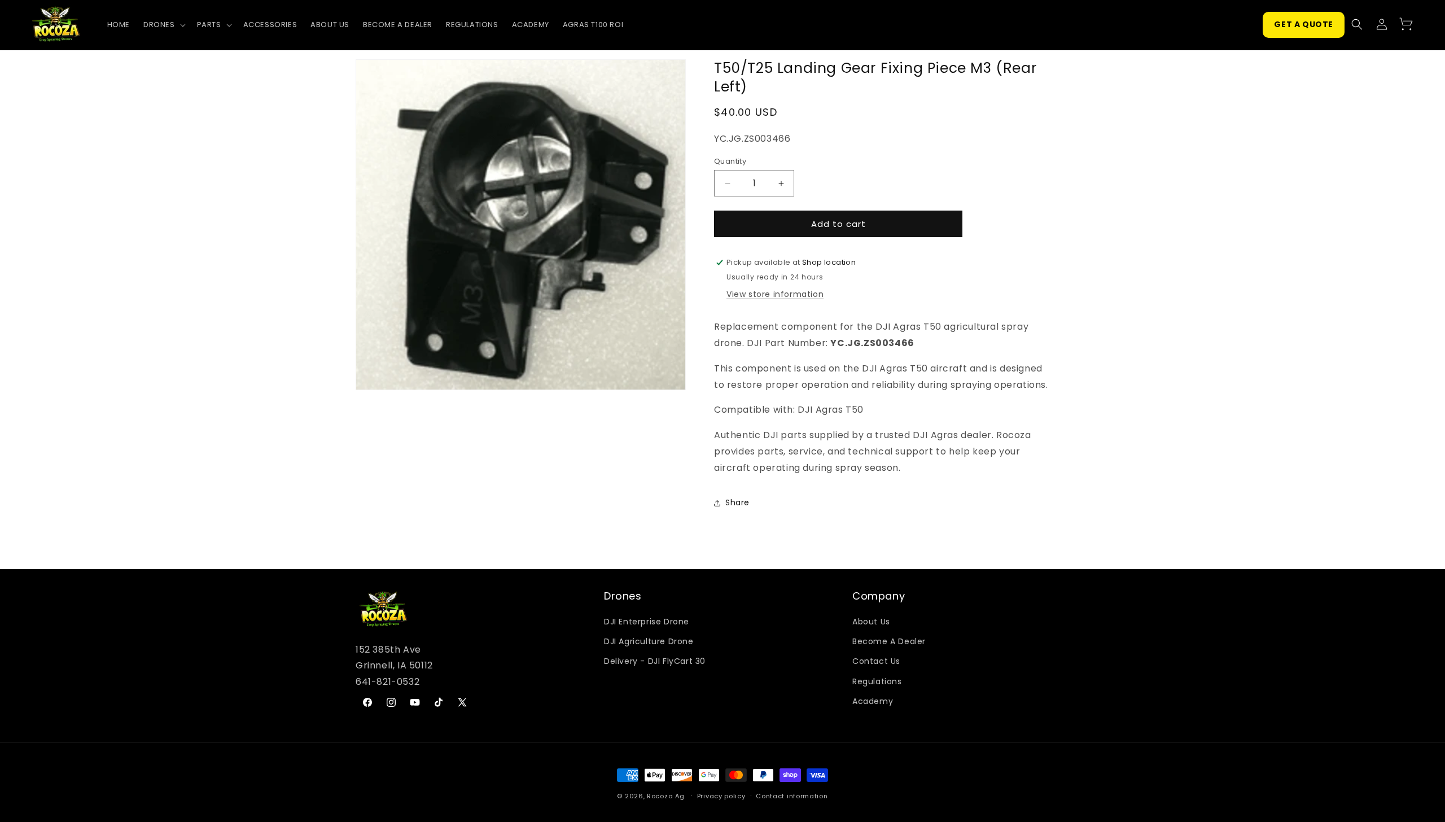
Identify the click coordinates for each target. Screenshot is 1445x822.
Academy (872, 701)
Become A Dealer (889, 641)
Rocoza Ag (665, 796)
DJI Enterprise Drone (646, 621)
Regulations (877, 681)
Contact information (791, 796)
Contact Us (876, 661)
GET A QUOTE (1303, 24)
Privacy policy (721, 796)
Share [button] (737, 502)
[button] (163, 25)
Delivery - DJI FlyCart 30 (655, 661)
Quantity (730, 161)
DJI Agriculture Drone (649, 641)
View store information (775, 294)
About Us (871, 621)
